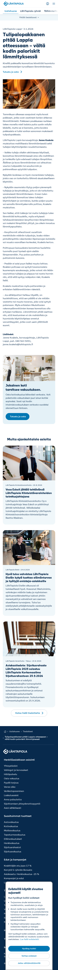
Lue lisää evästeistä (29, 939)
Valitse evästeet (29, 956)
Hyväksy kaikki (29, 948)
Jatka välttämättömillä (29, 963)
